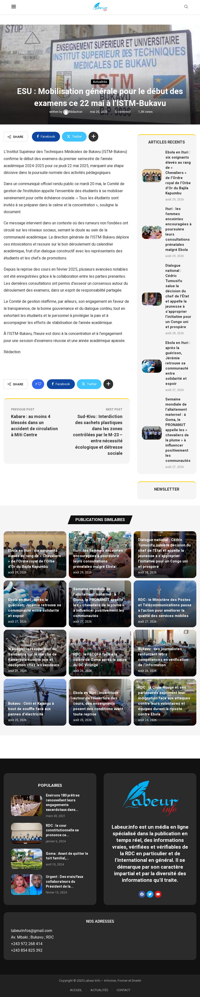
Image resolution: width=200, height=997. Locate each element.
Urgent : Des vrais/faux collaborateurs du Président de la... (64, 881)
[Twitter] (150, 894)
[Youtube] (158, 894)
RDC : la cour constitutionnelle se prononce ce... (62, 830)
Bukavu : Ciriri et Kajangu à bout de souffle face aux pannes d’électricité (31, 709)
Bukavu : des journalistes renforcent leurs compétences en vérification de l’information (163, 657)
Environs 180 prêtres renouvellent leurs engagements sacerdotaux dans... (63, 802)
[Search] (186, 7)
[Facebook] (142, 894)
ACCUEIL (76, 990)
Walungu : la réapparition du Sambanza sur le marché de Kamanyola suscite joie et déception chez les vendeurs (33, 657)
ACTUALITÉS (99, 990)
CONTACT (123, 990)
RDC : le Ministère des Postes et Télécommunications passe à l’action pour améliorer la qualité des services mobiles (164, 607)
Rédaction (76, 112)
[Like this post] (39, 384)
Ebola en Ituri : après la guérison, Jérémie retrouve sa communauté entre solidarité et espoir (177, 363)
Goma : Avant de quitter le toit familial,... (67, 856)
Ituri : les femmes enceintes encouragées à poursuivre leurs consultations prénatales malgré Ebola (178, 229)
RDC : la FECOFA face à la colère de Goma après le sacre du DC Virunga (100, 660)
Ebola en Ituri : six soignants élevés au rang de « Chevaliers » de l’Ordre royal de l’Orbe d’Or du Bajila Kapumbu (178, 173)
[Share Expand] (93, 137)
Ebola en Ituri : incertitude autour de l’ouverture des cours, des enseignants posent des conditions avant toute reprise (98, 703)
